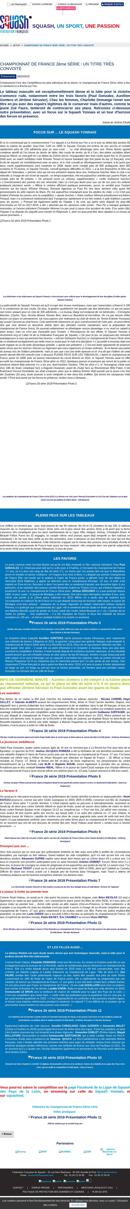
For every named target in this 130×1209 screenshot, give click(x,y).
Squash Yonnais (109, 1091)
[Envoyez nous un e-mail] (81, 1181)
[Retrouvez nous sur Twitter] (57, 1181)
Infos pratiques (65, 1111)
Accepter (78, 1205)
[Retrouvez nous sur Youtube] (69, 1181)
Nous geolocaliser (107, 1172)
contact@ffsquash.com (40, 1175)
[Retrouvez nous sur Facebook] (45, 1181)
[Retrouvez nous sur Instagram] (88, 1181)
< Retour (7, 1134)
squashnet (14, 1096)
